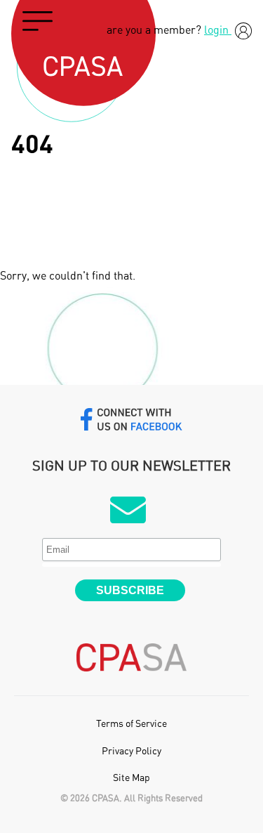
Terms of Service (131, 724)
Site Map (131, 778)
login (217, 30)
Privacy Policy (131, 751)
